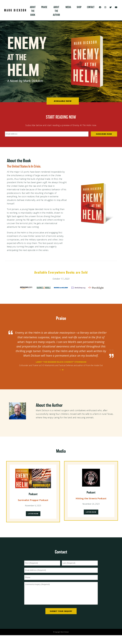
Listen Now (33, 510)
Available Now (63, 101)
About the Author (56, 11)
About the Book (33, 11)
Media (68, 7)
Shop (79, 7)
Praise (44, 7)
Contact (90, 7)
